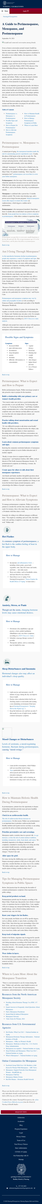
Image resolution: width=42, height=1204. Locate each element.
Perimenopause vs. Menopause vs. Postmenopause (11, 115)
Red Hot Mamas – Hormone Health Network (20, 1079)
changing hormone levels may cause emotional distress (20, 611)
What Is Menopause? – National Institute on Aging (21, 1055)
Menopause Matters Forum (14, 1077)
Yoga (11, 770)
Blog (21, 1125)
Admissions (21, 1117)
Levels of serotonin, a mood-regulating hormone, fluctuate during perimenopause (20, 745)
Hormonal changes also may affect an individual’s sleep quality (18, 675)
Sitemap (21, 1159)
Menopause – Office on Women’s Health (18, 1041)
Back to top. (6, 245)
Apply (27, 12)
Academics (21, 1121)
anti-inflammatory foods (24, 563)
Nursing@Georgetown (10, 16)
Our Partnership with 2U (21, 1156)
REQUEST (21, 1112)
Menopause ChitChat (12, 1075)
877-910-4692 (21, 1186)
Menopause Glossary (12, 1016)
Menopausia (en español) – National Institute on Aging (23, 1048)
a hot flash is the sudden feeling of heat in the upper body (20, 544)
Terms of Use (21, 1140)
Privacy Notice (21, 1136)
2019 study (26, 636)
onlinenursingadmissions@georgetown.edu (21, 1188)
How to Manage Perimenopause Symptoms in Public (30, 120)
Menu (6, 11)
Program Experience (21, 1129)
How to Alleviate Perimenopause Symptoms (11, 132)
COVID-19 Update (21, 1152)
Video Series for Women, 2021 (15, 1019)
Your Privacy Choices (21, 1144)
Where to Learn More (31, 125)
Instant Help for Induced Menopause (17, 1014)
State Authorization (21, 1148)
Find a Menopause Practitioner (15, 1012)
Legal (21, 1133)
